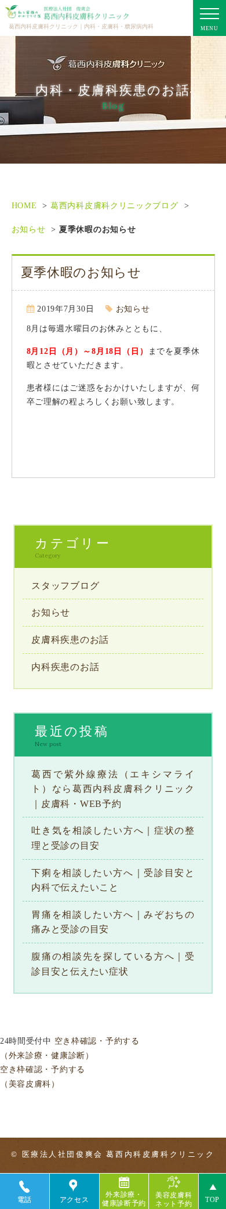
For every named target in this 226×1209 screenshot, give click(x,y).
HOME (24, 205)
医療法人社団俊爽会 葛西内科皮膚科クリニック (118, 1154)
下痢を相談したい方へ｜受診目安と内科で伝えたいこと (112, 880)
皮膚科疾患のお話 (70, 640)
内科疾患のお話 (65, 667)
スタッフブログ (65, 586)
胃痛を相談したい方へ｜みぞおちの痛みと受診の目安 (112, 922)
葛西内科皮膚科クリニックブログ (114, 205)
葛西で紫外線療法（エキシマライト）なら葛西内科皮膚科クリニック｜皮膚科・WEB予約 (112, 789)
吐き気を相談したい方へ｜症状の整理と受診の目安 (112, 838)
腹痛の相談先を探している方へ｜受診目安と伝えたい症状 (112, 963)
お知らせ (29, 229)
